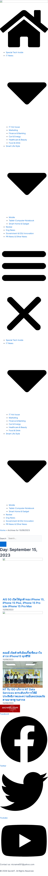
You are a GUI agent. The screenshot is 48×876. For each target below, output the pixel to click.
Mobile (12, 217)
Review (9, 227)
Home (2, 530)
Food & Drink (14, 143)
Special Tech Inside (14, 52)
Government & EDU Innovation (20, 233)
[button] (24, 290)
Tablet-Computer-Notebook (21, 220)
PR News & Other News (16, 236)
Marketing (13, 130)
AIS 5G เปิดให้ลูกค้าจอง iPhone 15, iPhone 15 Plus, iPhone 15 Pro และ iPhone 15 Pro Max (24, 603)
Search (3, 538)
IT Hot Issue (14, 127)
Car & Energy (15, 136)
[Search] (3, 544)
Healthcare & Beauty (18, 140)
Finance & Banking (17, 133)
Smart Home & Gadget (19, 224)
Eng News (10, 230)
